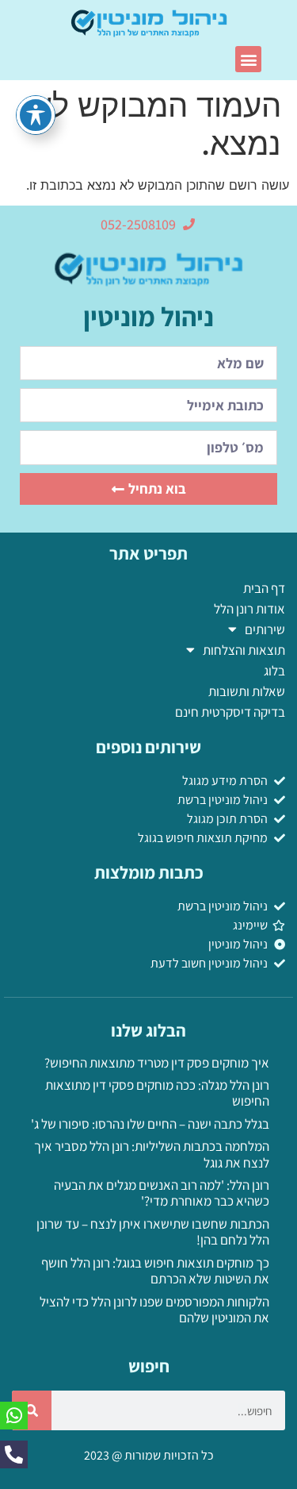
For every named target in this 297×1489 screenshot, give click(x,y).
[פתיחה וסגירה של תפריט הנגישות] (36, 115)
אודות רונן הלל (249, 609)
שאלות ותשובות (246, 691)
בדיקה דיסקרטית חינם (230, 712)
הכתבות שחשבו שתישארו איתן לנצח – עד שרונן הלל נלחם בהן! (152, 1232)
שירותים (265, 629)
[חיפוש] (31, 1410)
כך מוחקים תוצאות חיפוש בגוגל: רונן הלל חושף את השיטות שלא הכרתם (155, 1270)
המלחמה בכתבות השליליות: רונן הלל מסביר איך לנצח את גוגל (151, 1154)
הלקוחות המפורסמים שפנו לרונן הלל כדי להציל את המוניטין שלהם (154, 1309)
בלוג (274, 670)
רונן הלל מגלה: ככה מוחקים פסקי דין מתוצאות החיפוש (157, 1093)
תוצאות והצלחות (244, 650)
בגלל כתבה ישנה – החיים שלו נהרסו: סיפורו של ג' (150, 1124)
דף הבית (264, 588)
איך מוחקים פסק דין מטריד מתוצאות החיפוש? (156, 1063)
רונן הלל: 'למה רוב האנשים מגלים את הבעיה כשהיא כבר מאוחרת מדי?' (161, 1193)
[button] (248, 59)
